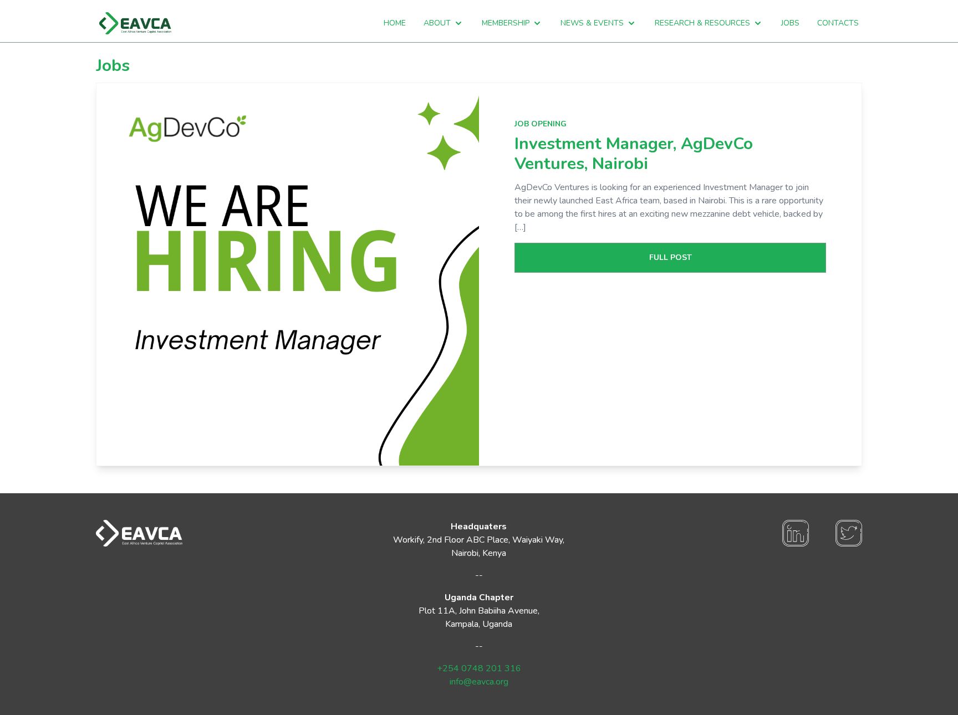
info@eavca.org (479, 682)
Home (395, 23)
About (437, 23)
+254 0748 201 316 (479, 668)
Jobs (790, 23)
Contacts (838, 23)
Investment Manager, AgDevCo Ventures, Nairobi (633, 153)
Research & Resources (702, 23)
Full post (670, 257)
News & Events (592, 23)
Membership (505, 23)
